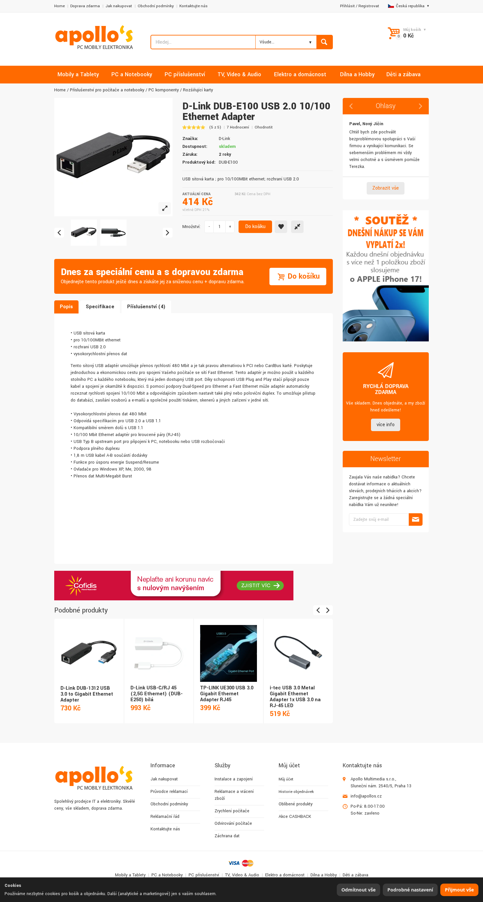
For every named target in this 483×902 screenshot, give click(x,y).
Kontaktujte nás (193, 6)
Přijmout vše (459, 890)
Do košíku (255, 226)
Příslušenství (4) (146, 306)
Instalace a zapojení (234, 779)
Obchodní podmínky (156, 6)
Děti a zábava (355, 875)
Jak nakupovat (118, 6)
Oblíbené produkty (295, 804)
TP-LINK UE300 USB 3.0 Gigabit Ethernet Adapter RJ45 (226, 693)
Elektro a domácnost (285, 875)
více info (386, 424)
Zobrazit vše (385, 188)
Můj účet (286, 779)
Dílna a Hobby (323, 875)
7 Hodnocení (238, 127)
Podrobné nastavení (410, 890)
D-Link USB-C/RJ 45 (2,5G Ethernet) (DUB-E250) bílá (156, 693)
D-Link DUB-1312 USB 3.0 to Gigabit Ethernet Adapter (86, 694)
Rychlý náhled (89, 646)
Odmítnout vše (358, 890)
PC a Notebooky (167, 875)
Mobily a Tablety (130, 875)
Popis (66, 306)
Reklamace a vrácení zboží (234, 795)
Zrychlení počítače (232, 811)
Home (59, 6)
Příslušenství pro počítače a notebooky (107, 90)
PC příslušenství (204, 875)
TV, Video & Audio (242, 875)
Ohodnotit (264, 127)
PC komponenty (164, 90)
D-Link (224, 139)
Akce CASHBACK (295, 817)
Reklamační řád (164, 817)
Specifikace (100, 306)
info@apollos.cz (366, 796)
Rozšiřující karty (198, 90)
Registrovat (368, 6)
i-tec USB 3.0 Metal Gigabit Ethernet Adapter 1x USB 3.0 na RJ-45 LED (295, 696)
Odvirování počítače (233, 823)
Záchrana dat (227, 836)
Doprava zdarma (85, 6)
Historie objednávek (296, 792)
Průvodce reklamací (169, 792)
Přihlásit (347, 6)
